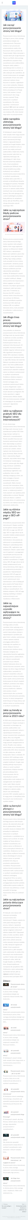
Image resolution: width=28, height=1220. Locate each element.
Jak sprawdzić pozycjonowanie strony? (11, 1053)
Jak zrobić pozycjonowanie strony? (11, 1030)
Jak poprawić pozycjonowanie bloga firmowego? (13, 1114)
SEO (11, 107)
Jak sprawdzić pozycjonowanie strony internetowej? (14, 1091)
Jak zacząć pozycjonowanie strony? (11, 1007)
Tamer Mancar (18, 1217)
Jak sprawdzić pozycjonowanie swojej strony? (14, 1137)
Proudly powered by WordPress (9, 1216)
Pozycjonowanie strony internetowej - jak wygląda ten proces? (13, 1160)
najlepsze (6, 974)
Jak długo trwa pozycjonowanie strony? (11, 1181)
